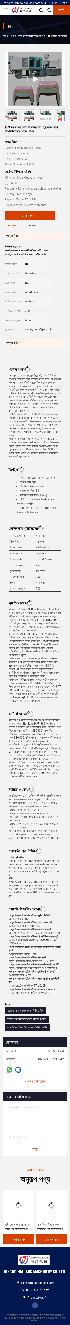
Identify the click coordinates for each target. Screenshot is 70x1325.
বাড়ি (4, 36)
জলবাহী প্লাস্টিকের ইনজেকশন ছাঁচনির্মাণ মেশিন (27, 1027)
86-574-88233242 (55, 2)
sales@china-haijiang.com (23, 2)
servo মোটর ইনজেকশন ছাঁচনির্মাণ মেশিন (25, 1010)
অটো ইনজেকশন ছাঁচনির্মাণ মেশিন (30, 36)
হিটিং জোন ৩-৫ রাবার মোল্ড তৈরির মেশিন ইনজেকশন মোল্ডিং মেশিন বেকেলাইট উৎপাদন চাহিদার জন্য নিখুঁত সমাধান (18, 1227)
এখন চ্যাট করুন (35, 1081)
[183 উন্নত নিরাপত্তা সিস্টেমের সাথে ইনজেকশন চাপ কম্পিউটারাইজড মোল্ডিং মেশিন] (35, 79)
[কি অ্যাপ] (9, 1070)
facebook (35, 1305)
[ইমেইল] (18, 1070)
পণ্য (12, 36)
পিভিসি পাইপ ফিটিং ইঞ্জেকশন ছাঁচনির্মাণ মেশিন (26, 1019)
